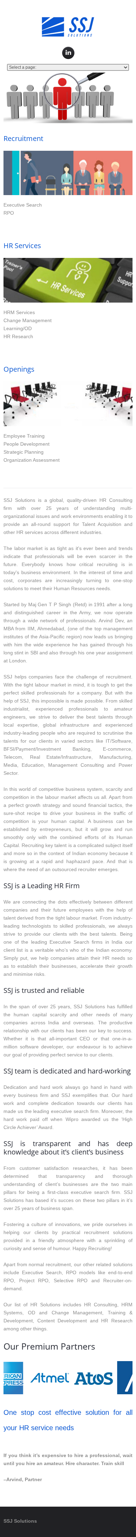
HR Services (22, 245)
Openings (19, 369)
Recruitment (23, 138)
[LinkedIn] (68, 53)
